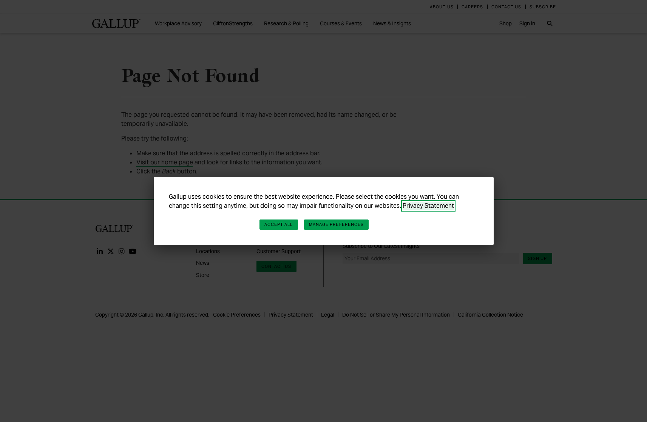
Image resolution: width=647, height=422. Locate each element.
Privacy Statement (428, 206)
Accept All (278, 224)
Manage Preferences (336, 224)
